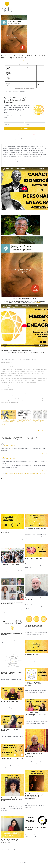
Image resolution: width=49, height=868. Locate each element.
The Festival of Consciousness (10, 564)
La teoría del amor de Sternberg (35, 528)
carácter (18, 60)
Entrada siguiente (43, 430)
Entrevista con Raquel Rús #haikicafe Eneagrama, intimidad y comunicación (12, 841)
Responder (45, 453)
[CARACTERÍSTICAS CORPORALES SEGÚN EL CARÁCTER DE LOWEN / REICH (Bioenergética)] (40, 414)
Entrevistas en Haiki (31, 654)
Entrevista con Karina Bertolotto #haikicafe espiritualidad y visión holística (11, 799)
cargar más (24, 858)
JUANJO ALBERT (31, 60)
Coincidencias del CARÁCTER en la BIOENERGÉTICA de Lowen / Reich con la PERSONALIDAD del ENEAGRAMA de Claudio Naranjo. (8, 422)
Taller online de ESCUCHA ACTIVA (12, 758)
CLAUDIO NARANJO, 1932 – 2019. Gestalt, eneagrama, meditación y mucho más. (36, 755)
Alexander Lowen (11, 60)
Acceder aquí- (38, 302)
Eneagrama (24, 60)
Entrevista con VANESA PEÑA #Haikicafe (10, 729)
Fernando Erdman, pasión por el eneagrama (35, 598)
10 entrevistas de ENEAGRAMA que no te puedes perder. (12, 602)
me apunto (24, 128)
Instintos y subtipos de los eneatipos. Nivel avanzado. (33, 626)
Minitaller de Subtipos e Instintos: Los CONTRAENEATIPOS (11, 672)
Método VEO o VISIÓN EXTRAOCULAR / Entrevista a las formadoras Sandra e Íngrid (35, 714)
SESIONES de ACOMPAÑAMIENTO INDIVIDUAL (36, 828)
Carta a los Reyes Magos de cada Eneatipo (11, 633)
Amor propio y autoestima (33, 558)
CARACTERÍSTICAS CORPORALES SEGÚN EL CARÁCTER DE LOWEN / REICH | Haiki (26, 473)
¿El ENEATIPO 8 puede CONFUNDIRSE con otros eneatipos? (33, 684)
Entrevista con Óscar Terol (9, 701)
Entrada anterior (5, 430)
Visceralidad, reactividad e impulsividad (9, 531)
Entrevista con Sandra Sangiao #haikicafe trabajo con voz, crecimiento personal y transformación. (35, 796)
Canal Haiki (4, 60)
